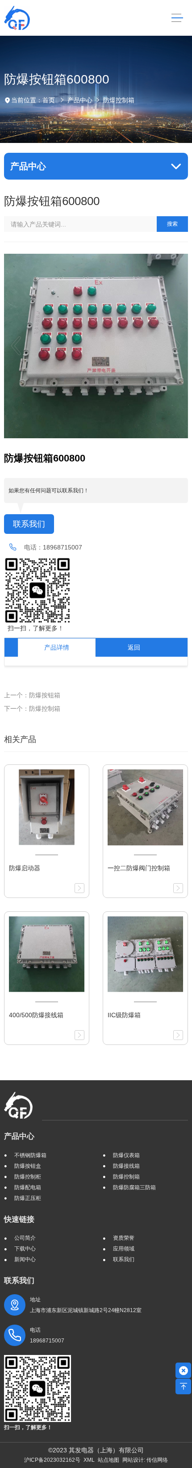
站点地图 (108, 1460)
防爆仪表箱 (126, 1155)
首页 (48, 100)
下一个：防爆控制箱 (32, 708)
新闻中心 (25, 1259)
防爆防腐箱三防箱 (134, 1187)
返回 (134, 647)
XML (89, 1460)
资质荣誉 (123, 1238)
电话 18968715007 (47, 1335)
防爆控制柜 (27, 1177)
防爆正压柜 (27, 1198)
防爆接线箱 (126, 1166)
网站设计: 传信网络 (145, 1460)
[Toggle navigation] (177, 18)
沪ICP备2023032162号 (52, 1460)
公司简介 (25, 1238)
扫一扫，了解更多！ (34, 628)
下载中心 (25, 1249)
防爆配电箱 (27, 1187)
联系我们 (29, 524)
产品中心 (79, 100)
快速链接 (19, 1219)
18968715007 (62, 547)
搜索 (172, 224)
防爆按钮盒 (27, 1166)
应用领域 (123, 1249)
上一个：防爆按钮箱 (32, 695)
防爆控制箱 (118, 100)
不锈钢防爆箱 (30, 1155)
